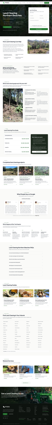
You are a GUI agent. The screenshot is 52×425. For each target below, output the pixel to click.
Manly (28, 418)
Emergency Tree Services (22, 411)
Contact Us (33, 2)
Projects (36, 407)
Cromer (45, 418)
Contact (36, 414)
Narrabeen (40, 419)
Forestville (45, 419)
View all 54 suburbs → (22, 419)
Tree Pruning (28, 407)
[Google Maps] (37, 215)
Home (13, 2)
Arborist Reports (29, 410)
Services (19, 2)
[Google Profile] (7, 418)
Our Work (24, 2)
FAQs (27, 2)
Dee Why (34, 418)
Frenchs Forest (29, 419)
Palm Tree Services (21, 410)
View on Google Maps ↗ (45, 411)
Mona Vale (34, 419)
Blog (30, 2)
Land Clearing (28, 411)
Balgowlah (40, 418)
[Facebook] (47, 0)
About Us (16, 2)
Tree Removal (20, 407)
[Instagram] (48, 0)
